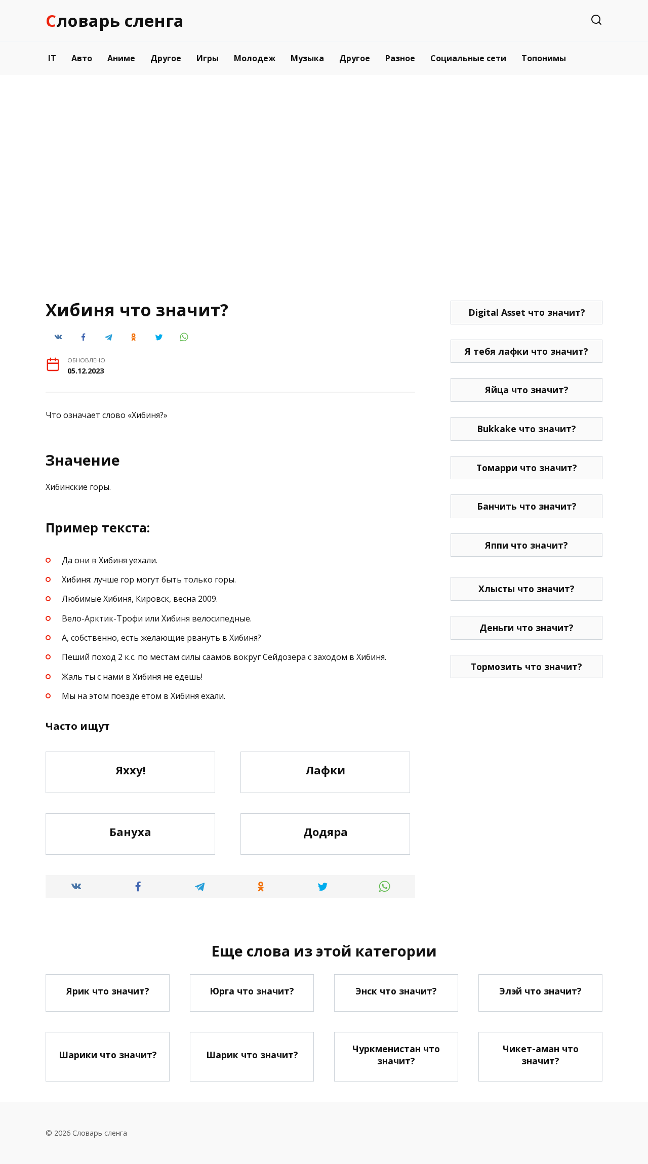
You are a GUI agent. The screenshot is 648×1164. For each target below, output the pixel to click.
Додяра (325, 831)
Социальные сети (468, 58)
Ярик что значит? (107, 991)
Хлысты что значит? (526, 589)
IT (52, 58)
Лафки (325, 769)
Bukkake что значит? (526, 429)
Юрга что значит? (252, 991)
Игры (207, 58)
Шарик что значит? (252, 1055)
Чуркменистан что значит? (396, 1055)
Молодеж (254, 58)
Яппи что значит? (526, 545)
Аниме (121, 58)
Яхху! (130, 769)
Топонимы (543, 58)
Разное (400, 58)
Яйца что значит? (527, 390)
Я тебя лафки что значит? (526, 351)
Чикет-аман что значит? (541, 1055)
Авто (81, 58)
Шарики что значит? (108, 1055)
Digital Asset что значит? (526, 312)
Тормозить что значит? (526, 666)
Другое (165, 58)
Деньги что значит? (526, 627)
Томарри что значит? (526, 468)
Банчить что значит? (527, 506)
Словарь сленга (115, 20)
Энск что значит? (396, 991)
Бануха (130, 831)
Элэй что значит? (540, 991)
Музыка (307, 58)
